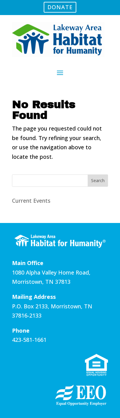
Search (98, 180)
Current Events (31, 200)
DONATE (60, 7)
